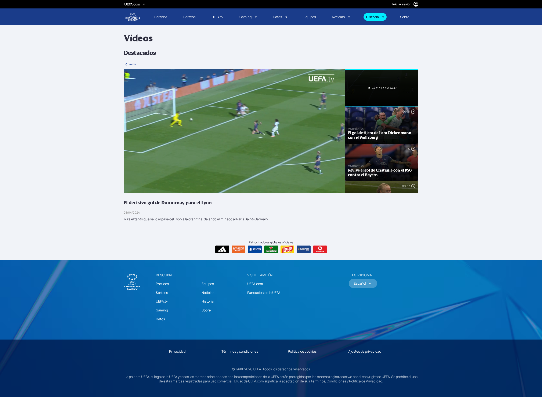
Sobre (206, 310)
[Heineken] (271, 249)
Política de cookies (302, 351)
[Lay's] (287, 249)
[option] (381, 87)
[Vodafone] (320, 249)
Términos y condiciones (239, 351)
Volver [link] (132, 64)
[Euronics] (304, 249)
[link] (161, 17)
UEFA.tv (162, 301)
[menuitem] (164, 17)
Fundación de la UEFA (263, 292)
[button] (248, 17)
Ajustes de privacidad (364, 351)
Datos (160, 319)
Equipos (208, 283)
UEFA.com (255, 283)
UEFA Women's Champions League (132, 17)
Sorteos (162, 292)
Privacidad (177, 351)
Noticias (208, 292)
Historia (208, 301)
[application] (234, 131)
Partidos (162, 283)
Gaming (162, 310)
